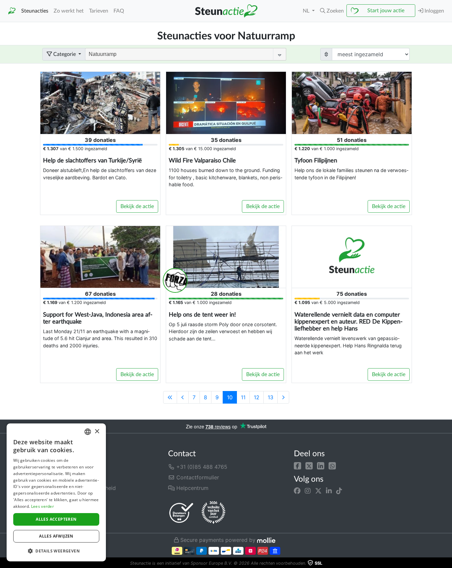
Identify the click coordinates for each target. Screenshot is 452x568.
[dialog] (56, 492)
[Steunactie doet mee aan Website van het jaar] (213, 512)
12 (256, 397)
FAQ (118, 11)
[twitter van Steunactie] (318, 491)
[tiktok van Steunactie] (339, 491)
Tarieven (98, 11)
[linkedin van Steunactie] (329, 491)
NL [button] (307, 11)
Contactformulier (197, 477)
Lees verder (42, 506)
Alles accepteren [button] (56, 519)
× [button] (96, 431)
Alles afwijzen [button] (56, 536)
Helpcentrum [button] (191, 488)
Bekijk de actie (137, 206)
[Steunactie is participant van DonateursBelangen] (181, 512)
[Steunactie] (12, 11)
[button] (297, 465)
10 (230, 397)
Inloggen (433, 11)
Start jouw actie (385, 10)
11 (243, 397)
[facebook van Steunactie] (297, 491)
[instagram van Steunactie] (308, 491)
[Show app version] (447, 563)
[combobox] (87, 431)
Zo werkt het (69, 11)
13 (270, 397)
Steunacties (34, 11)
